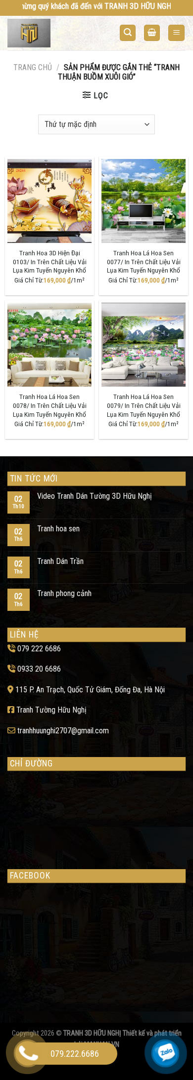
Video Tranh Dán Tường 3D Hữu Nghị (94, 496)
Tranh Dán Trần (60, 561)
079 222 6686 (39, 648)
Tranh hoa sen (58, 528)
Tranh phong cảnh (64, 593)
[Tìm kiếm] (128, 33)
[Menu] (176, 33)
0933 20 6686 (39, 669)
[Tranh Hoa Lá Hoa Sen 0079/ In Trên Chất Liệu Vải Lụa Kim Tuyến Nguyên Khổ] (143, 345)
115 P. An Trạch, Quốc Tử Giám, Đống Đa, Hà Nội (90, 689)
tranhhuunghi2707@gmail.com (63, 730)
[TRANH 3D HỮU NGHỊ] (46, 33)
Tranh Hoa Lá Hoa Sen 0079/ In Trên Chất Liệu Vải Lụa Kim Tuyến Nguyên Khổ (144, 405)
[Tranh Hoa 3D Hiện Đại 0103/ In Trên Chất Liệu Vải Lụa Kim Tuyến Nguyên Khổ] (49, 201)
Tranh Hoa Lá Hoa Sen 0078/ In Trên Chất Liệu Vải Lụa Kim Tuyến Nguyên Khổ (50, 405)
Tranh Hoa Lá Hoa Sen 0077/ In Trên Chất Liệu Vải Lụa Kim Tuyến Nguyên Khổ (144, 261)
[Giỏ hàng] (152, 33)
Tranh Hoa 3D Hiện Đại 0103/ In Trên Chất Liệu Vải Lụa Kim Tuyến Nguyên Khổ (50, 261)
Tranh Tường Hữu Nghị (51, 710)
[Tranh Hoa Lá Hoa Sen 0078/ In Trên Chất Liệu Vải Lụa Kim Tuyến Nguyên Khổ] (49, 345)
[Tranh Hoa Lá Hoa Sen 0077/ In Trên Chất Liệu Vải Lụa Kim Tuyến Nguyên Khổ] (143, 201)
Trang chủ (32, 67)
